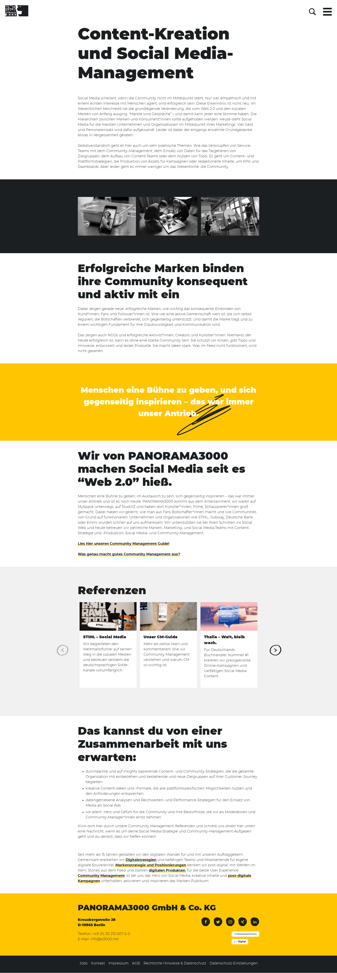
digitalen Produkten (167, 870)
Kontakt (98, 963)
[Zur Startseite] (16, 11)
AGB (136, 963)
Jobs (84, 963)
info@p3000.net (104, 939)
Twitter (218, 919)
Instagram (230, 919)
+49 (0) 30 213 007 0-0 (111, 934)
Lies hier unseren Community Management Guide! (123, 544)
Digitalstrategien (141, 860)
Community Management (101, 876)
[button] (275, 650)
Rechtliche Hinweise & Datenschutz (175, 963)
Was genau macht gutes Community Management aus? (129, 554)
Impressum (118, 963)
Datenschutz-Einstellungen (234, 963)
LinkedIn (254, 919)
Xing (241, 919)
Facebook (205, 919)
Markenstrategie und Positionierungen (150, 865)
